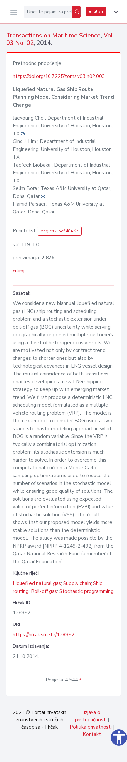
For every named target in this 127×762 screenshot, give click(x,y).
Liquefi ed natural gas (37, 583)
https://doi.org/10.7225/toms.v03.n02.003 (59, 76)
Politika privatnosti (91, 727)
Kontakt (92, 734)
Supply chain (77, 583)
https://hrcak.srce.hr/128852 (43, 634)
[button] (114, 12)
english (96, 11)
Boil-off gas (44, 591)
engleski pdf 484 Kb (60, 231)
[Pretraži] (76, 12)
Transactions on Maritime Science (53, 35)
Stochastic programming (86, 591)
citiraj (18, 271)
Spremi (74, 753)
